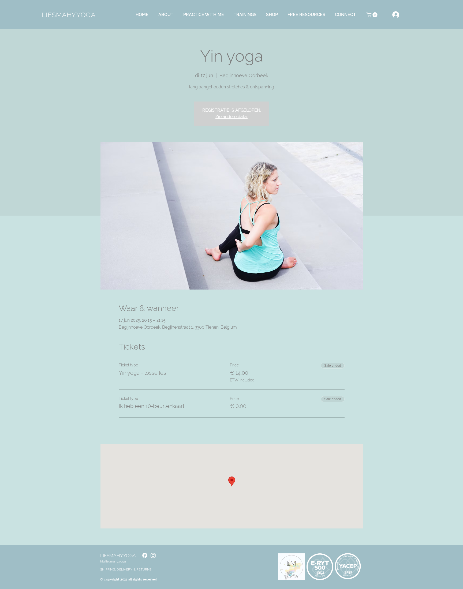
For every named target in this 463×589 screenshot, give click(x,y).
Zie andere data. (231, 116)
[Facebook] (144, 555)
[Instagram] (153, 555)
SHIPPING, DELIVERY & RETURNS (126, 569)
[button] (167, 14)
